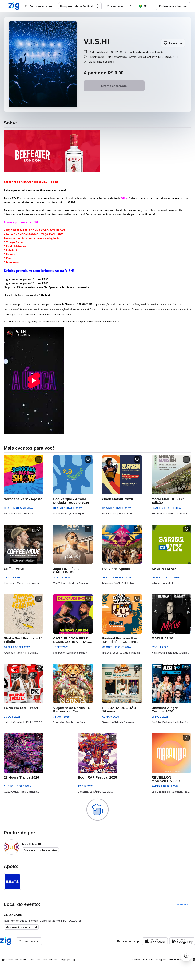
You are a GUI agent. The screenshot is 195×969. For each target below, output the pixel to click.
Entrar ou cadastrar (173, 6)
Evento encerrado (114, 85)
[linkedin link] (193, 959)
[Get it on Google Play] (182, 941)
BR (145, 6)
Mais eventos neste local (21, 927)
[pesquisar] (97, 6)
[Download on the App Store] (155, 941)
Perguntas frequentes (169, 959)
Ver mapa (182, 904)
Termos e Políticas (142, 959)
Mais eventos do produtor (40, 850)
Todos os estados (40, 6)
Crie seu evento (117, 6)
